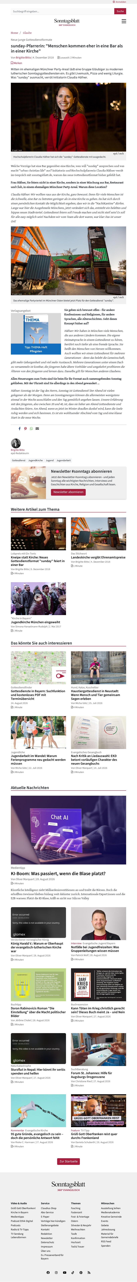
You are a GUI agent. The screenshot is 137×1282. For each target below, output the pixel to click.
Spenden (105, 1246)
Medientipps (17, 1217)
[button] (16, 63)
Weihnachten (78, 1229)
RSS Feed (106, 1241)
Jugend (50, 460)
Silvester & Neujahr (81, 1225)
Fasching (75, 1208)
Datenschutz (47, 1242)
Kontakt (45, 1229)
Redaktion (46, 1234)
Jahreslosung (108, 1229)
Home (14, 32)
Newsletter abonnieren (68, 492)
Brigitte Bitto (23, 57)
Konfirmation (78, 1238)
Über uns (45, 1251)
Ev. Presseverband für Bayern (52, 1256)
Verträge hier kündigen (53, 1221)
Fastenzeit (76, 1212)
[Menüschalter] (124, 21)
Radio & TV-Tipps (20, 1229)
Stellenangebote (50, 1225)
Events (104, 1221)
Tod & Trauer (77, 1246)
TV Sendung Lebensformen (18, 1235)
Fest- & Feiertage (80, 1217)
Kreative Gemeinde (111, 1217)
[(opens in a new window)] (48, 1273)
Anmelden (121, 2)
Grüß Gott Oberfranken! (23, 1208)
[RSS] (89, 1273)
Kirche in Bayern (19, 1212)
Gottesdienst (18, 460)
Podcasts (15, 1225)
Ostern (74, 1221)
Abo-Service (47, 1212)
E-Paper (45, 1217)
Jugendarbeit (63, 460)
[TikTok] (73, 1273)
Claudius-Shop (48, 1208)
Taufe (74, 1234)
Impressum (47, 1246)
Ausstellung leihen (110, 1208)
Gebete (105, 1225)
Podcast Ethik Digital (22, 1221)
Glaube (27, 32)
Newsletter (47, 1238)
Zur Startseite (69, 1161)
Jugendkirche (35, 460)
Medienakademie (110, 1212)
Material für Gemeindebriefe (109, 1235)
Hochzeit (76, 1242)
